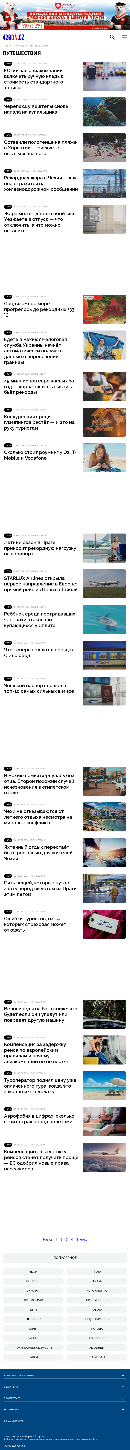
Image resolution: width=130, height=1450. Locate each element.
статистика (97, 1357)
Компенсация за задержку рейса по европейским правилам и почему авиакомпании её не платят (36, 1053)
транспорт (97, 1338)
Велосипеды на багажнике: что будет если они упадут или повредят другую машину (40, 1014)
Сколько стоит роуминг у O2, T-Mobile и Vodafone (40, 455)
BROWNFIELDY (11, 1386)
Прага (97, 1271)
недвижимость (97, 1319)
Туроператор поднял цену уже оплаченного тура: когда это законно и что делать (40, 1085)
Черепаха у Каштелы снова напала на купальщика (36, 109)
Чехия (33, 1271)
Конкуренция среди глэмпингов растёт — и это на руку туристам (39, 422)
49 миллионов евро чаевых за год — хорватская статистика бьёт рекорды (39, 386)
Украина (33, 1290)
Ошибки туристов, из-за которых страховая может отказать (35, 924)
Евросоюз (33, 1319)
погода (97, 1328)
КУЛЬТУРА (21, 45)
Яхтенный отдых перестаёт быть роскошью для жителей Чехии (38, 852)
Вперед (81, 1239)
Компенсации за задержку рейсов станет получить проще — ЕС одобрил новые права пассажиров (41, 1160)
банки (33, 1357)
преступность (96, 1300)
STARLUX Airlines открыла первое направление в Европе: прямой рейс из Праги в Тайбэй (41, 583)
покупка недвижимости (33, 1348)
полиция (33, 1281)
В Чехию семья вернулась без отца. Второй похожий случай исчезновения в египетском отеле (39, 784)
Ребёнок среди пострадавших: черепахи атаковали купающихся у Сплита (40, 619)
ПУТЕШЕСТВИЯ (39, 45)
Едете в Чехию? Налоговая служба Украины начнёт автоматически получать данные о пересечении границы (35, 351)
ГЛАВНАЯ (8, 45)
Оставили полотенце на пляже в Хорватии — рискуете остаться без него (40, 147)
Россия (96, 1281)
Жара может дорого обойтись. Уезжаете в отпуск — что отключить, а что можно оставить (40, 222)
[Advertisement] (65, 264)
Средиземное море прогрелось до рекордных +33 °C (39, 309)
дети (33, 1309)
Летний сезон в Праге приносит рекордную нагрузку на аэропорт (40, 548)
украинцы (96, 1348)
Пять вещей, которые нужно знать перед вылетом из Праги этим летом (40, 888)
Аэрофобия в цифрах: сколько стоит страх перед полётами (39, 1119)
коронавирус (97, 1290)
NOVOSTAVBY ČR (12, 1398)
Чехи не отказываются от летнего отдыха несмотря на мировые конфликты (38, 817)
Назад (47, 1239)
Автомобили (33, 1300)
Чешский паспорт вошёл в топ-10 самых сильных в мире (39, 688)
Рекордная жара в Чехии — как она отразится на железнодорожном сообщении (41, 183)
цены (33, 1328)
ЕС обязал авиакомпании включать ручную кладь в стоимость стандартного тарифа (34, 79)
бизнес (33, 1338)
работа (97, 1309)
